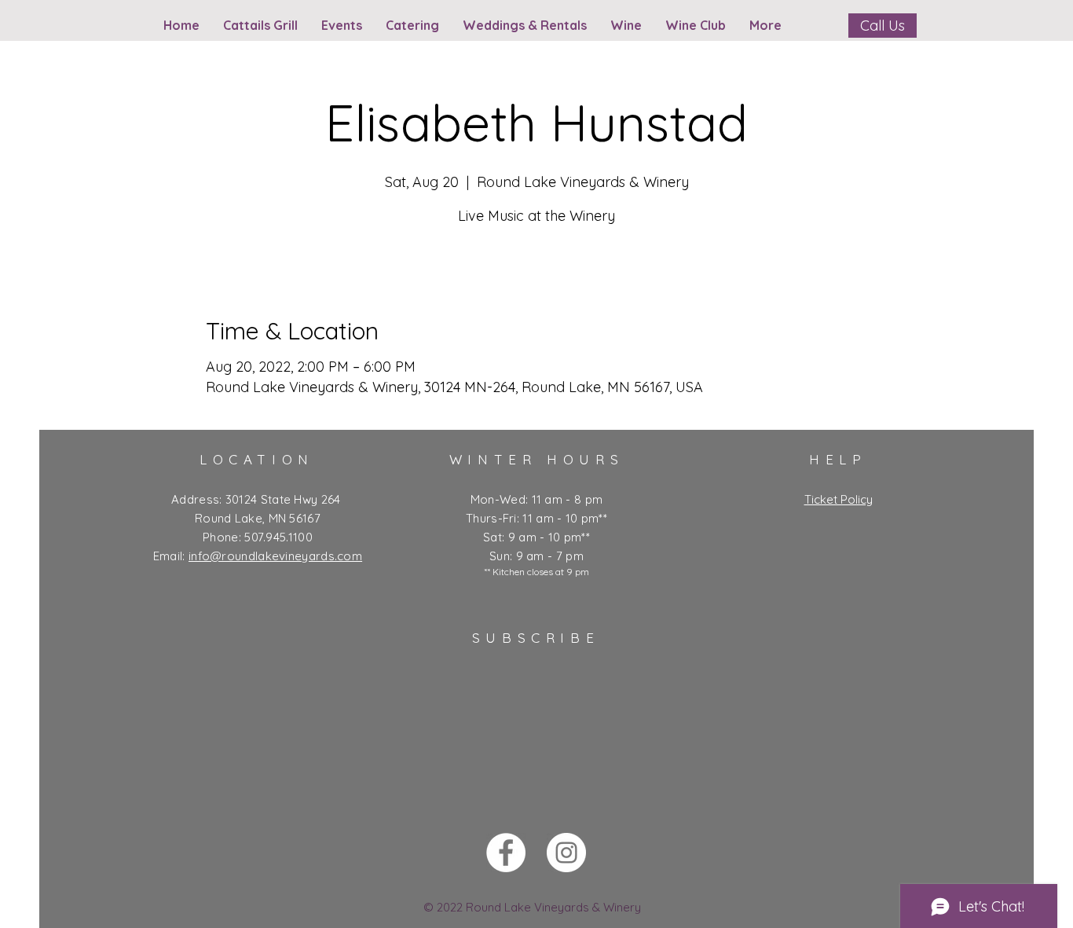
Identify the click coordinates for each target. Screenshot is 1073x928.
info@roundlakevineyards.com (275, 555)
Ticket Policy (838, 499)
